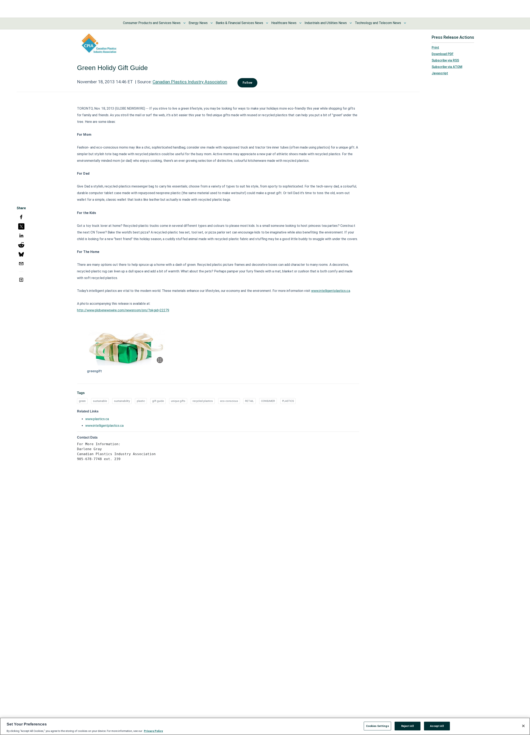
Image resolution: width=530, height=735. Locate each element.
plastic (141, 401)
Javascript (440, 73)
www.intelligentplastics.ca (330, 291)
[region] (265, 726)
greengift (94, 371)
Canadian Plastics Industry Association (190, 81)
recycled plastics (203, 401)
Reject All (407, 725)
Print (435, 48)
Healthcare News (283, 23)
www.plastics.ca (97, 419)
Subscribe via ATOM (447, 67)
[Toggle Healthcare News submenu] (300, 23)
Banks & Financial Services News (239, 23)
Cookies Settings (377, 725)
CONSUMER (268, 401)
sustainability (122, 401)
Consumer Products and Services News (152, 23)
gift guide (158, 401)
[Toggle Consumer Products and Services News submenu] (184, 23)
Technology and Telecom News (378, 23)
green (82, 401)
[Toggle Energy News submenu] (212, 23)
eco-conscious (229, 401)
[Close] (523, 725)
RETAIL (249, 401)
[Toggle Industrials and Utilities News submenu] (351, 23)
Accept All (437, 725)
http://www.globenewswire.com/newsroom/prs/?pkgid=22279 (123, 310)
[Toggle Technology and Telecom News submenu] (405, 23)
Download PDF (443, 54)
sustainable (100, 401)
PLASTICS (288, 401)
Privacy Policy (153, 730)
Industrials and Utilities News (326, 23)
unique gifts (178, 401)
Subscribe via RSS (445, 60)
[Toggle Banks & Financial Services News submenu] (267, 23)
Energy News (198, 23)
